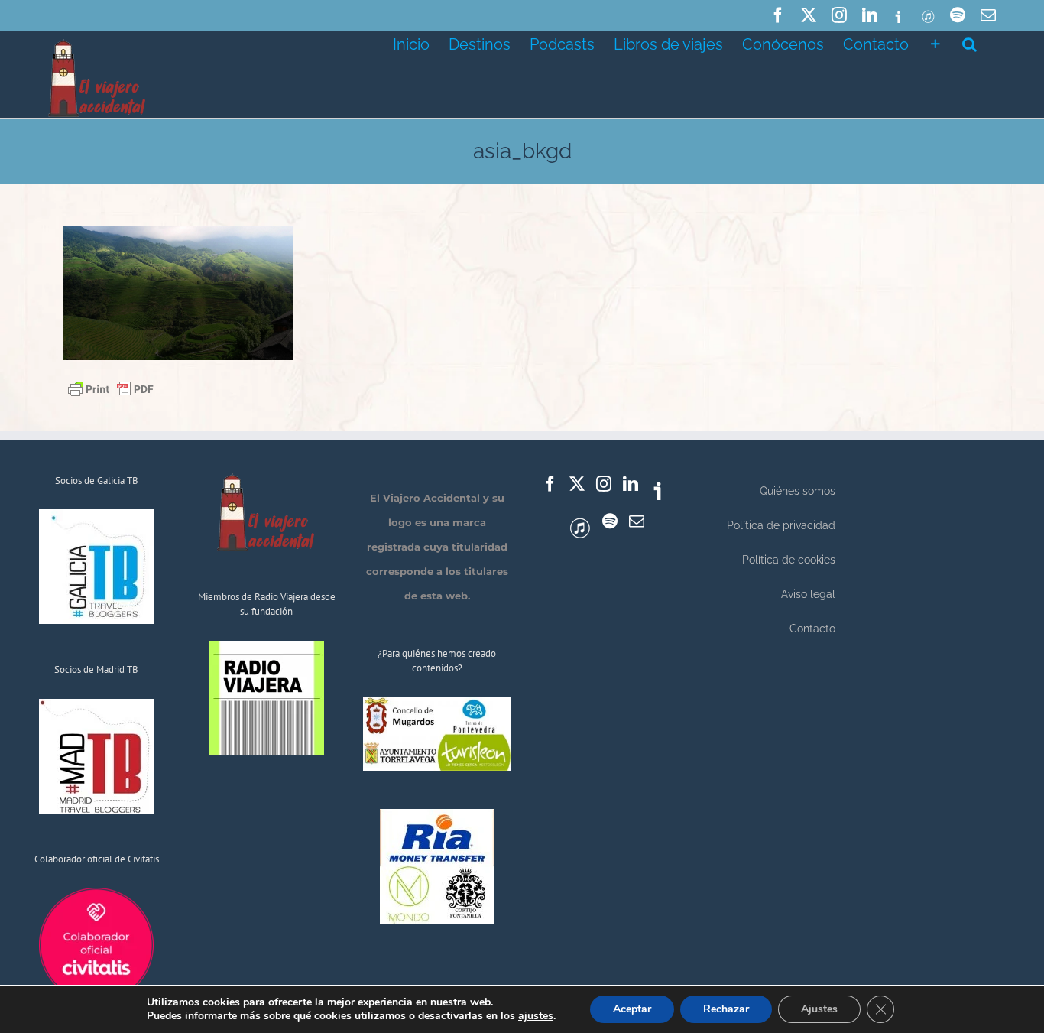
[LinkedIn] (630, 484)
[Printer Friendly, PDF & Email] (110, 388)
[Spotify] (610, 521)
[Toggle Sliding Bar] (935, 42)
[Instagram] (603, 484)
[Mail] (636, 521)
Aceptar (632, 1009)
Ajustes (819, 1009)
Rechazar (726, 1009)
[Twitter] (577, 484)
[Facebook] (550, 484)
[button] (969, 42)
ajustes (535, 1016)
